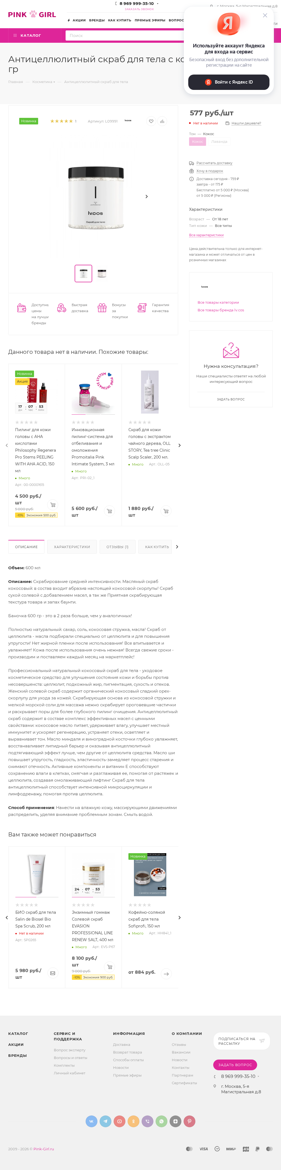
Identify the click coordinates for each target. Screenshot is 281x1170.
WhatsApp (161, 1121)
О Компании (187, 1033)
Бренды (17, 1055)
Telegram (105, 1121)
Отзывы (179, 1044)
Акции (16, 1044)
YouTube (119, 1121)
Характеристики (72, 547)
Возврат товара (127, 1052)
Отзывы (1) (117, 547)
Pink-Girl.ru (43, 1149)
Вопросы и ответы (70, 1057)
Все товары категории (218, 302)
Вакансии (181, 1052)
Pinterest (189, 1121)
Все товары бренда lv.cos (221, 310)
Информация (129, 1033)
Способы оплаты (128, 1060)
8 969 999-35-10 (137, 3)
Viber (147, 1121)
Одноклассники (133, 1121)
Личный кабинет (69, 1073)
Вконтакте (91, 1121)
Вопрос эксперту (69, 1050)
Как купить (157, 547)
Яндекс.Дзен (175, 1121)
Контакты (180, 1067)
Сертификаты (184, 1083)
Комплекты (64, 1065)
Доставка (121, 1044)
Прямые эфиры (127, 1075)
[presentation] (6, 445)
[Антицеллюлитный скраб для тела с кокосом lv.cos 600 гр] (93, 196)
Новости (121, 1067)
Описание (26, 547)
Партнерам (182, 1075)
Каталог (18, 1033)
